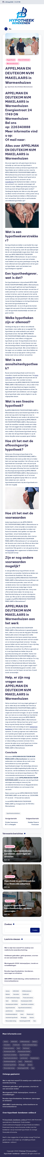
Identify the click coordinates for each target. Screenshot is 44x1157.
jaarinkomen (9, 1011)
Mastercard (30, 1014)
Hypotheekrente (10, 1007)
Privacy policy (31, 1151)
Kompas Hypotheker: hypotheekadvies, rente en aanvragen (18, 908)
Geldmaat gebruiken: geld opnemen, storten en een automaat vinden (21, 957)
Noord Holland (23, 60)
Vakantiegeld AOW (24, 1021)
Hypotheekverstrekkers (13, 813)
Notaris (32, 1017)
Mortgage (23, 1017)
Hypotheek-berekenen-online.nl (15, 1120)
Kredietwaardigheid (11, 1014)
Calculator (16, 994)
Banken (8, 994)
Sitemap (22, 1151)
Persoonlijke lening (11, 1021)
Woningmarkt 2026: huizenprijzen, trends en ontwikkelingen (21, 964)
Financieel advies (28, 997)
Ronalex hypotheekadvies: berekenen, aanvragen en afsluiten (18, 854)
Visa (34, 1021)
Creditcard (25, 994)
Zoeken (8, 924)
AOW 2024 (16, 991)
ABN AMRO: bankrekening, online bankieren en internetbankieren (22, 980)
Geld (7, 1001)
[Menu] (10, 28)
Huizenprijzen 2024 (26, 1001)
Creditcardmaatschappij (13, 997)
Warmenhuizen (12, 63)
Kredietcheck (20, 1011)
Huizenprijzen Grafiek (12, 1004)
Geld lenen (15, 1001)
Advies (8, 991)
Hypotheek (11, 60)
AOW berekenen (26, 991)
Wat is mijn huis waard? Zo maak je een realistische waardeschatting (19, 949)
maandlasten (9, 182)
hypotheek (10, 550)
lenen (21, 1014)
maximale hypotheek (12, 1017)
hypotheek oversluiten (27, 1004)
